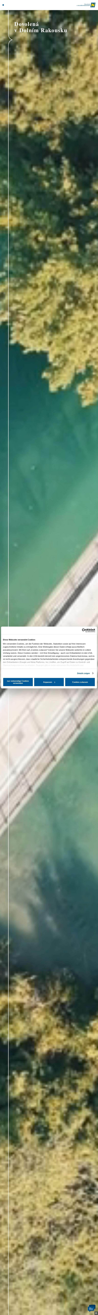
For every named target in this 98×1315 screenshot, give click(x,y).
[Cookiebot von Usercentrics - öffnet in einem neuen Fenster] (84, 630)
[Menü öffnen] (3, 5)
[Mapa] (8, 5)
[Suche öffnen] (12, 5)
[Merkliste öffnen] (10, 5)
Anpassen (47, 682)
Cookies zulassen (80, 682)
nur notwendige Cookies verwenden (18, 682)
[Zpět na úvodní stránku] (86, 5)
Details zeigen (83, 673)
